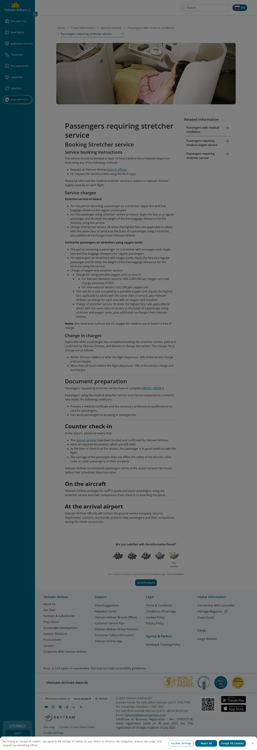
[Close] (252, 743)
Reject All (206, 743)
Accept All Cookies (232, 743)
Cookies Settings (181, 743)
